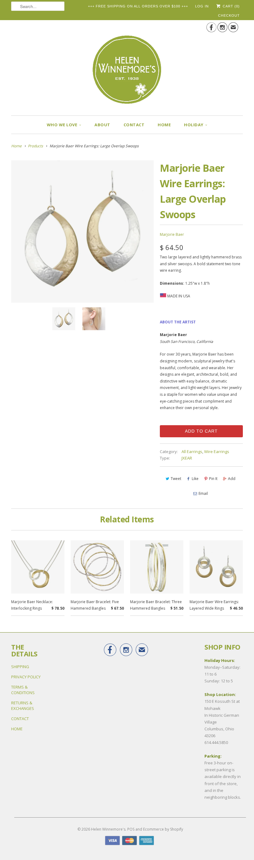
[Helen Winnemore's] (127, 65)
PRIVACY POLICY (26, 677)
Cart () (230, 6)
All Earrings (192, 451)
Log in (202, 6)
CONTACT (134, 124)
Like (195, 478)
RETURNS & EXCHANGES (22, 705)
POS (130, 829)
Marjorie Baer (172, 234)
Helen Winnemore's (108, 829)
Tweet (176, 478)
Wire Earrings (216, 451)
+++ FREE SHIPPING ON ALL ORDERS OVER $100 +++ (138, 6)
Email (203, 493)
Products (35, 146)
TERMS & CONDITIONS (23, 689)
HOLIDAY (194, 124)
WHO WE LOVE (62, 124)
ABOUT (102, 124)
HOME (164, 124)
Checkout (229, 15)
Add (231, 478)
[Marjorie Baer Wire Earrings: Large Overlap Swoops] (82, 231)
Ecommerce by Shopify (163, 829)
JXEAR (187, 458)
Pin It (213, 478)
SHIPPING (20, 666)
